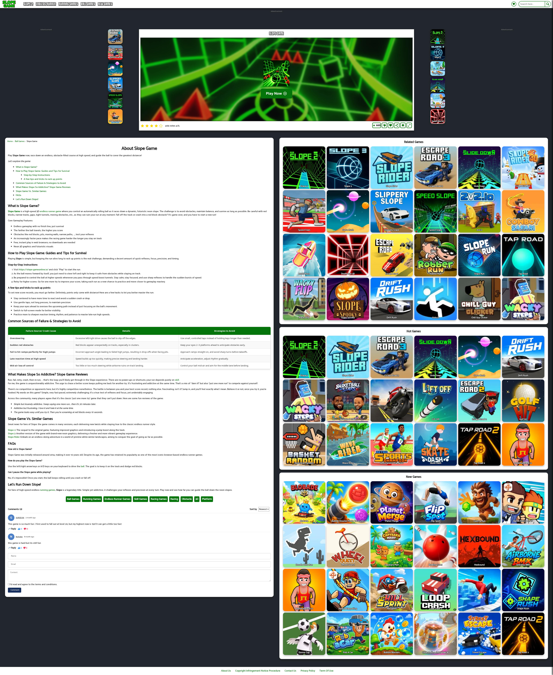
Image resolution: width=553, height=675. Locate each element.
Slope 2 (28, 4)
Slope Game (14, 211)
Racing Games (159, 499)
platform (207, 499)
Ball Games (88, 4)
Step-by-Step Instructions (37, 175)
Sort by (253, 509)
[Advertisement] (276, 19)
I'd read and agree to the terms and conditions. (33, 584)
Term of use (326, 671)
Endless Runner (46, 4)
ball (82, 466)
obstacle (187, 499)
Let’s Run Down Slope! (27, 199)
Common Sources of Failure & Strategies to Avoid (41, 183)
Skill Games (140, 499)
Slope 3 (11, 434)
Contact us (290, 671)
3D (196, 499)
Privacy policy (308, 671)
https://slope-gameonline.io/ (33, 270)
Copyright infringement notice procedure (257, 671)
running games (47, 490)
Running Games (68, 4)
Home (10, 141)
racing (174, 499)
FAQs (18, 195)
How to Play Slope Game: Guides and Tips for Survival (43, 171)
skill (177, 380)
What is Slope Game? (26, 167)
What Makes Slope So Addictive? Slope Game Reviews (43, 187)
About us (226, 671)
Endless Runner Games (117, 499)
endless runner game (50, 211)
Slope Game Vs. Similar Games (31, 191)
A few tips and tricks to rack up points (43, 179)
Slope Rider (13, 437)
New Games (105, 4)
